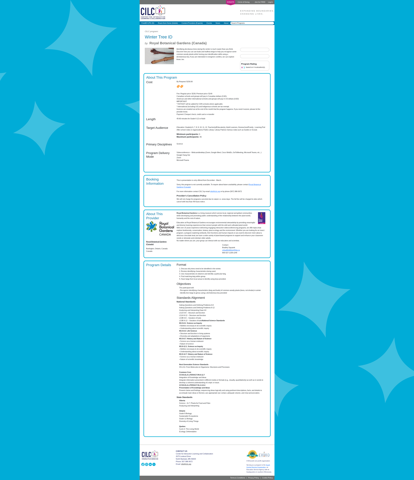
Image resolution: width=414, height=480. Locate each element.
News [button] (218, 23)
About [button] (226, 23)
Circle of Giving (243, 2)
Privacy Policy (253, 478)
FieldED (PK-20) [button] (147, 23)
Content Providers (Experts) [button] (192, 23)
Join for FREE (260, 2)
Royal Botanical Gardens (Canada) (178, 43)
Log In (270, 2)
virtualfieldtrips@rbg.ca (231, 250)
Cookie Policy (267, 478)
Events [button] (209, 23)
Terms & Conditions (237, 478)
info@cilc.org (215, 191)
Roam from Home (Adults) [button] (168, 23)
